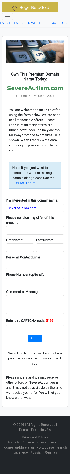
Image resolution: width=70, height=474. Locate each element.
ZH (9, 23)
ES (16, 23)
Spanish (42, 442)
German (51, 452)
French (62, 447)
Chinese (27, 442)
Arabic (55, 442)
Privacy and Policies (35, 437)
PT (41, 23)
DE (67, 23)
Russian (36, 452)
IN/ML (31, 23)
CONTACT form (23, 183)
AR (23, 23)
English (13, 442)
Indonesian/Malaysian (17, 447)
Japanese (20, 452)
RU (61, 23)
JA (54, 23)
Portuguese (45, 447)
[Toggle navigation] (7, 16)
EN (2, 23)
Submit (35, 338)
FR (47, 23)
